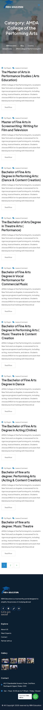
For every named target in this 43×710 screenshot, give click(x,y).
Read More (8, 107)
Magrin (9, 68)
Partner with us (6, 641)
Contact (4, 637)
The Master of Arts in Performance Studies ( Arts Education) (20, 76)
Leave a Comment (21, 68)
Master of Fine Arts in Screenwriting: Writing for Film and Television (20, 126)
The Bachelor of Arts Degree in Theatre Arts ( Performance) (21, 226)
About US (4, 629)
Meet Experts (6, 633)
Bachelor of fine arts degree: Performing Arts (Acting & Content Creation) (21, 476)
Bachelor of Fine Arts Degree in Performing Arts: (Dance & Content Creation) (21, 176)
